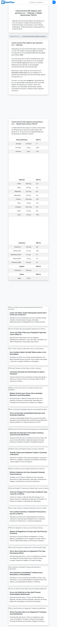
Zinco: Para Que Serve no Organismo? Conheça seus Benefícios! (28, 613)
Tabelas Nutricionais (16, 36)
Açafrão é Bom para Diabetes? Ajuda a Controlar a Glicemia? (28, 453)
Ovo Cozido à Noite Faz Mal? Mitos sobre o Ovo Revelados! (28, 353)
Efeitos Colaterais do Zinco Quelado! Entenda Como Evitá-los (27, 473)
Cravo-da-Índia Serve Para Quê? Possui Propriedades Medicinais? (25, 593)
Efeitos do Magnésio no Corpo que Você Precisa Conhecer (28, 532)
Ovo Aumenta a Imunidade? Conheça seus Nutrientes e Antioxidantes (26, 573)
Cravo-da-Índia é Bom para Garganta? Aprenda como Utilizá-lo (28, 333)
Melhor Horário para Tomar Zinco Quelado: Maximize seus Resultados (26, 394)
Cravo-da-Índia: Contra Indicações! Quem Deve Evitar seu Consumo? (28, 314)
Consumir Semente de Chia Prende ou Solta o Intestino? (27, 373)
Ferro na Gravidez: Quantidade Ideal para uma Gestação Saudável (27, 414)
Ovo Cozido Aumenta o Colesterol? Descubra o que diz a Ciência (28, 513)
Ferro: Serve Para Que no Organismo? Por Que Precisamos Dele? (27, 552)
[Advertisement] (28, 107)
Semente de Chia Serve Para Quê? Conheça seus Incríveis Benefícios (26, 434)
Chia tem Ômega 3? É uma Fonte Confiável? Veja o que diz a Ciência (28, 493)
